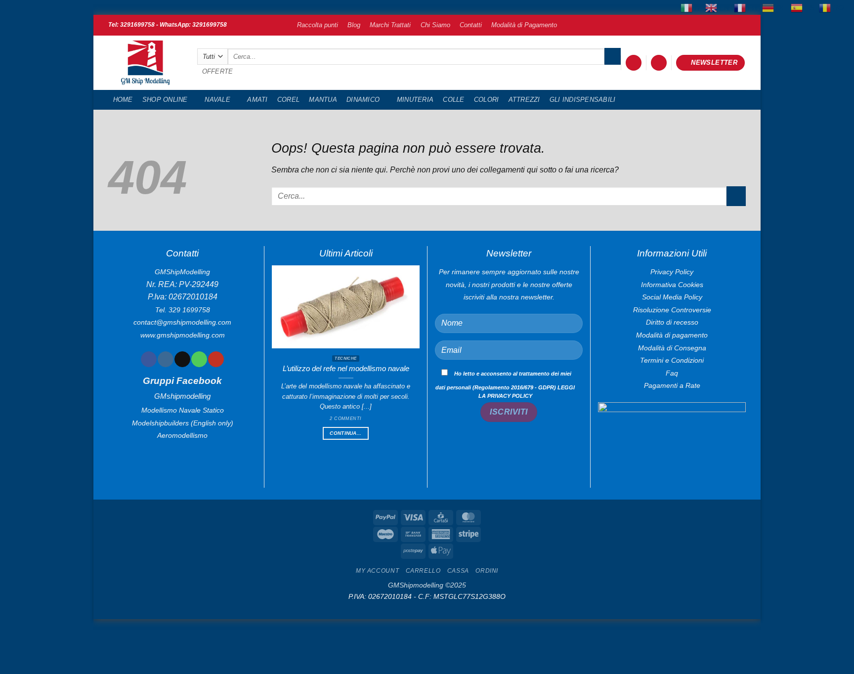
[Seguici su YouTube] (215, 359)
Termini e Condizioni (672, 360)
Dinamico (363, 99)
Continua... (345, 433)
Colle (453, 99)
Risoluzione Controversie (672, 310)
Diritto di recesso (672, 322)
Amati (257, 99)
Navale (217, 99)
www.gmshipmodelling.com (182, 335)
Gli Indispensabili (583, 99)
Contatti (471, 25)
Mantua (323, 99)
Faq (672, 373)
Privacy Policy (671, 272)
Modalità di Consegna (672, 348)
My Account (377, 570)
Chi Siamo (435, 25)
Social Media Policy (672, 297)
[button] (633, 63)
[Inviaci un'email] (182, 359)
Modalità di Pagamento (524, 25)
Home (123, 99)
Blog (353, 25)
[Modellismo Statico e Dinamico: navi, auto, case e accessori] (145, 63)
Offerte (217, 71)
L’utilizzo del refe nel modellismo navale (346, 369)
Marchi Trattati (390, 25)
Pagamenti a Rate (672, 385)
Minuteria (415, 99)
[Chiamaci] (199, 359)
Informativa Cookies (672, 285)
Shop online (165, 99)
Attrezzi (524, 99)
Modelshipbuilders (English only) (182, 423)
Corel (288, 99)
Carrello (423, 570)
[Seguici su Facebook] (148, 359)
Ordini (486, 570)
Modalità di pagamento (672, 335)
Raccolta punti (317, 25)
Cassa (458, 570)
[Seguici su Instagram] (165, 359)
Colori (486, 99)
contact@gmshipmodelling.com (182, 322)
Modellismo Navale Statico (182, 410)
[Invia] (612, 56)
